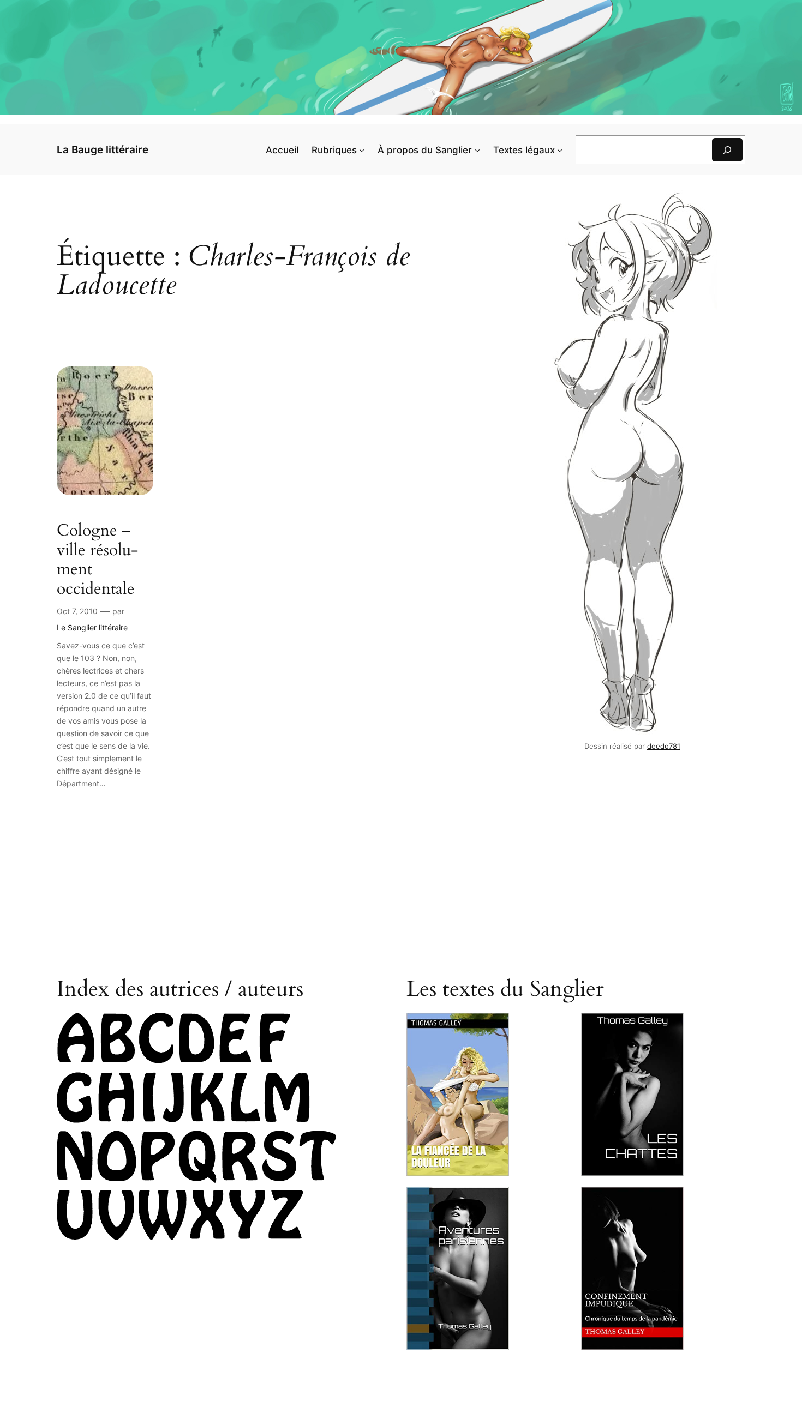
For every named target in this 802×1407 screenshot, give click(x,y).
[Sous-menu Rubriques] (361, 150)
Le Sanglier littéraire (92, 627)
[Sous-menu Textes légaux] (559, 150)
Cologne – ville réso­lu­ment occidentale (97, 560)
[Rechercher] (727, 149)
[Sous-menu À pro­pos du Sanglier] (477, 150)
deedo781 (663, 746)
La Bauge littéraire (102, 149)
